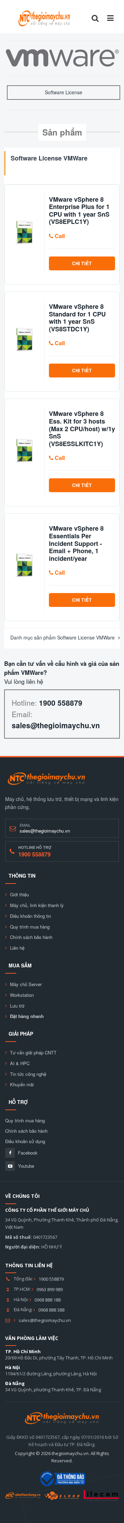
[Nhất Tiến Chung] (22, 1495)
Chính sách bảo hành (31, 937)
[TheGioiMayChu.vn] (46, 779)
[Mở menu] (110, 18)
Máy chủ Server (26, 984)
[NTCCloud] (62, 1496)
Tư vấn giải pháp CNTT (33, 1053)
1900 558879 (51, 1279)
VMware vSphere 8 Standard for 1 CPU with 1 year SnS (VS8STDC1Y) (77, 318)
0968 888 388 (51, 1310)
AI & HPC (20, 1063)
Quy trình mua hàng (30, 927)
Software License (63, 92)
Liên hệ (17, 948)
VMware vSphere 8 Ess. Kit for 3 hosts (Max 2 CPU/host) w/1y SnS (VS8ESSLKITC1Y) (82, 428)
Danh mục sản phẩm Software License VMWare (62, 637)
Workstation (22, 995)
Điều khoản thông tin (30, 916)
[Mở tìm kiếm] (95, 18)
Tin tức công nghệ (28, 1074)
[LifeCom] (101, 1495)
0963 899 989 (50, 1289)
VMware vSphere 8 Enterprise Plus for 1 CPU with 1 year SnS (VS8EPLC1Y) (79, 211)
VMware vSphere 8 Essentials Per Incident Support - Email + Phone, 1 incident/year (76, 543)
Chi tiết (82, 263)
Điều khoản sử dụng (25, 1141)
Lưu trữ (17, 1006)
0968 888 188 (47, 1300)
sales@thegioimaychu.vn (45, 1320)
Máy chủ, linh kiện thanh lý (37, 905)
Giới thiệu (19, 894)
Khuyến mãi (22, 1084)
